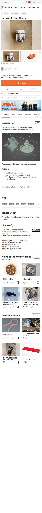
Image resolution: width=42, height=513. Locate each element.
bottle (11, 204)
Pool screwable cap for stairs (31, 334)
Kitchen (24, 13)
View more (36, 258)
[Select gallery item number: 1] (9, 299)
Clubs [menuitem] (23, 7)
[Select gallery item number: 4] (32, 330)
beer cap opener (29, 359)
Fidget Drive (8, 279)
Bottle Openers (14, 93)
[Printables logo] (2, 7)
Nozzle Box (27, 279)
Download (22, 83)
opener (4, 204)
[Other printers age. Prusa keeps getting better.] (21, 105)
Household (15, 13)
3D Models (5, 13)
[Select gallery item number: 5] (34, 330)
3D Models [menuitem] (8, 7)
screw (24, 204)
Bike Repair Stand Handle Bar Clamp (30, 303)
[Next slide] (39, 56)
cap (18, 204)
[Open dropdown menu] (39, 18)
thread (31, 204)
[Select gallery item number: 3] (12, 299)
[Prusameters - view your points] (29, 2)
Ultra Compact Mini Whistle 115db (10, 303)
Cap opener (7, 334)
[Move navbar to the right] (40, 7)
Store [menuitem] (16, 7)
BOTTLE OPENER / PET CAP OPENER (10, 359)
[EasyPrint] (25, 2)
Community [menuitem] (31, 7)
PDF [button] (38, 123)
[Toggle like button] (4, 282)
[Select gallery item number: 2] (10, 299)
